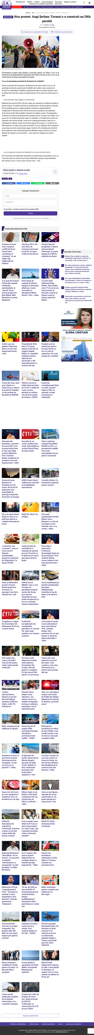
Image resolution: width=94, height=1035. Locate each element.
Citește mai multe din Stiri (30, 1016)
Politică (29, 2)
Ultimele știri (20, 2)
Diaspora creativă (70, 2)
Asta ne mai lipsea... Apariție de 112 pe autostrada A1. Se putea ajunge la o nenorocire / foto (50, 797)
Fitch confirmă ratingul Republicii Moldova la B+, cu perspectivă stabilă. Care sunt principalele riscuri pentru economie (49, 448)
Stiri (33, 12)
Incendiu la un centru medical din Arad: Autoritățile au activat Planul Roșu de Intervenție (30, 446)
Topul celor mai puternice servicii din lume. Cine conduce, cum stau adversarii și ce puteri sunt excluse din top (49, 665)
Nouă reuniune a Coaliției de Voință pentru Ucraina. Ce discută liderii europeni (10, 967)
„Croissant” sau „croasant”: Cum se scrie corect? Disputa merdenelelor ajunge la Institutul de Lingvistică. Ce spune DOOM (10, 554)
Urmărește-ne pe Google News (63, 32)
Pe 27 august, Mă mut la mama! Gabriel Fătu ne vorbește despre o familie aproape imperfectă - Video (30, 859)
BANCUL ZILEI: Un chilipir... (30, 515)
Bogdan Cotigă (49, 25)
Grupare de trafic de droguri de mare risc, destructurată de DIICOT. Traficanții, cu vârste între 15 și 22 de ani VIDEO (30, 1001)
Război (37, 2)
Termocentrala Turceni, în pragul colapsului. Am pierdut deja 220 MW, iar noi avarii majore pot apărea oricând (10, 930)
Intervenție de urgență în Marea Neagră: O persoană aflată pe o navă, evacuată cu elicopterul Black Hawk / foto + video (30, 287)
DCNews (6, 5)
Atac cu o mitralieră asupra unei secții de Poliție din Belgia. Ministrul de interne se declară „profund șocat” (50, 698)
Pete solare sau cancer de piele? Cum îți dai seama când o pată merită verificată (10, 663)
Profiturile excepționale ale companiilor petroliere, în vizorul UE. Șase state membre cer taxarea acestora (30, 628)
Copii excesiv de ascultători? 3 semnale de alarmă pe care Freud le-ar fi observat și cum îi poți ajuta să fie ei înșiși (30, 553)
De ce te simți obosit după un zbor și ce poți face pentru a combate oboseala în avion (10, 519)
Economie (58, 2)
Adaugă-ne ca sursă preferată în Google (36, 32)
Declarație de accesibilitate (73, 1024)
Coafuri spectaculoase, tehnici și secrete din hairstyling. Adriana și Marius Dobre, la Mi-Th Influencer (10, 699)
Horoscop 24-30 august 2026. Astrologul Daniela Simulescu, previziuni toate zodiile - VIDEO (30, 732)
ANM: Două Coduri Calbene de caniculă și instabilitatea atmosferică (30, 483)
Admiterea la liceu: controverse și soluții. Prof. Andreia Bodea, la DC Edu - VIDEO (30, 928)
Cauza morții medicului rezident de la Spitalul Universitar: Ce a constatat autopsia (10, 999)
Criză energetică (47, 2)
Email (54, 183)
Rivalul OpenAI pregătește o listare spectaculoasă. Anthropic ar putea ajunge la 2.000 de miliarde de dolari (49, 250)
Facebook (10, 183)
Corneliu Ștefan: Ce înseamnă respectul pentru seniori (49, 482)
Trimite (30, 213)
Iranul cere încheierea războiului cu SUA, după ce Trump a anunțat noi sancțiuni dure (49, 859)
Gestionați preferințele (48, 1024)
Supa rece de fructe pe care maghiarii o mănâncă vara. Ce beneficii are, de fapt (10, 795)
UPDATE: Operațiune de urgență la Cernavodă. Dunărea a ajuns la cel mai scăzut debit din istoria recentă (10, 828)
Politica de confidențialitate (18, 1024)
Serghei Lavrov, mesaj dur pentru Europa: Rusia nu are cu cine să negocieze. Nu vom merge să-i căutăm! (49, 350)
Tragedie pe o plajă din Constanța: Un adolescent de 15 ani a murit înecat (10, 625)
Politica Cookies (34, 1024)
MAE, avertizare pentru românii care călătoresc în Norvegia (50, 890)
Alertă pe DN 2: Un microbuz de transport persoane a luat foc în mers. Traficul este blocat (30, 249)
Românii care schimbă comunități (41, 4)
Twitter (25, 183)
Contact (60, 1024)
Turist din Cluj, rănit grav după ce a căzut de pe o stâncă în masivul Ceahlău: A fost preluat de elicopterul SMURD (10, 389)
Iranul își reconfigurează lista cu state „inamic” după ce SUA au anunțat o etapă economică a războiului (50, 390)
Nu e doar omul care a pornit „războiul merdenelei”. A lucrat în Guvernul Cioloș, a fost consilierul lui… (53, 7)
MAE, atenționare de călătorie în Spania (10, 727)
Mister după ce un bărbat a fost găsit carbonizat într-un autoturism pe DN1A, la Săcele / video (30, 798)
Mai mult (59, 4)
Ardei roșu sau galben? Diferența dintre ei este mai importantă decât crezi (9, 349)
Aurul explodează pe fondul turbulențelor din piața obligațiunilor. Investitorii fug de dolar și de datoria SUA (50, 589)
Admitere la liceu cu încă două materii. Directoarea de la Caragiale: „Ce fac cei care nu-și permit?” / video (10, 761)
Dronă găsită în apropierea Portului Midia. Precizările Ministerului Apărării (30, 967)
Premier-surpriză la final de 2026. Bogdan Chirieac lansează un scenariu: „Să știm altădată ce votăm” (78, 289)
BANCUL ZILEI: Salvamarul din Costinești (48, 823)
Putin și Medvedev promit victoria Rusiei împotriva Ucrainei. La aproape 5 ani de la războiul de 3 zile (10, 588)
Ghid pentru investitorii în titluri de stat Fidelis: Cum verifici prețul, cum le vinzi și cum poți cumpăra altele (49, 732)
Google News (23, 173)
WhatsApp (39, 183)
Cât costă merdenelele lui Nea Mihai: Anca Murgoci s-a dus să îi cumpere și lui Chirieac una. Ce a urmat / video (50, 521)
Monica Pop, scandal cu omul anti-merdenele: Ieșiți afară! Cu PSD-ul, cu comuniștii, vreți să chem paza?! (78, 258)
